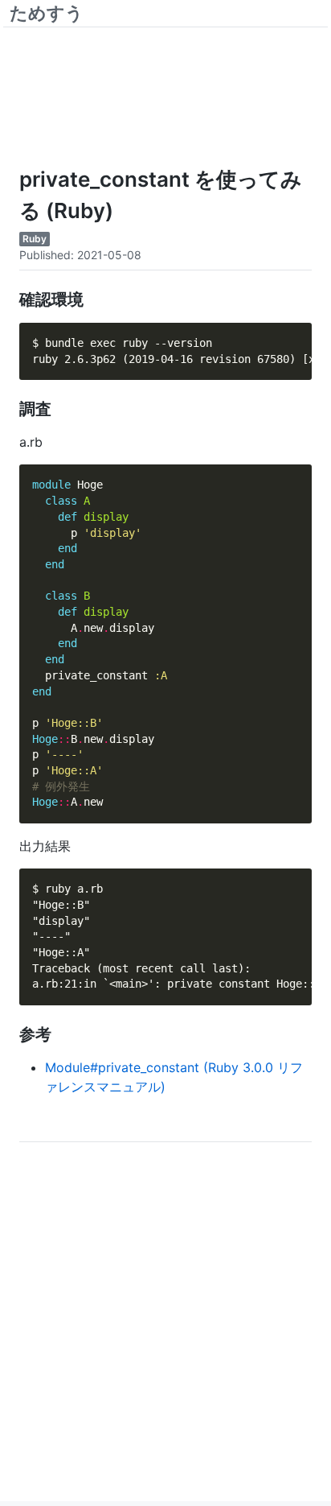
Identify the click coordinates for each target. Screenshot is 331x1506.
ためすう (47, 12)
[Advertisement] (165, 89)
